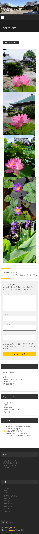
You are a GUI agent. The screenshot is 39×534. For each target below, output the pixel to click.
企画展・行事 (8, 403)
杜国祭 (6, 405)
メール (6, 324)
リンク (6, 509)
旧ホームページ (9, 511)
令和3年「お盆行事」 (11, 272)
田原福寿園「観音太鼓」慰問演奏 (18, 426)
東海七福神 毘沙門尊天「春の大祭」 (19, 436)
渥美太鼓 (7, 498)
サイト (5, 334)
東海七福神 (8, 407)
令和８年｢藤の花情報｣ (14, 431)
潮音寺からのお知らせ (11, 43)
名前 (5, 314)
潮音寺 (8, 11)
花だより (7, 412)
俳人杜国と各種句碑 (11, 496)
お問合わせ (8, 506)
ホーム (6, 488)
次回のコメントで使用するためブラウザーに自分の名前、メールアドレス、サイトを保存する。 (19, 346)
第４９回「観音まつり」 (15, 429)
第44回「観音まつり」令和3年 (24, 275)
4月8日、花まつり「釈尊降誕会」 (18, 433)
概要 (5, 490)
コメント (7, 294)
